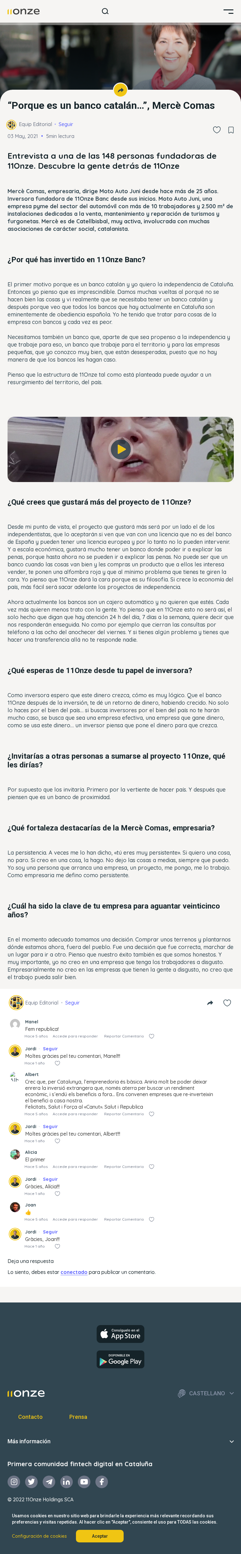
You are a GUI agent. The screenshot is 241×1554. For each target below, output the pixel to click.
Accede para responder (75, 1036)
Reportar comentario (124, 1036)
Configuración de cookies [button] (39, 1536)
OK (121, 471)
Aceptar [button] (100, 1536)
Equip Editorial (35, 124)
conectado (74, 1272)
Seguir (66, 124)
